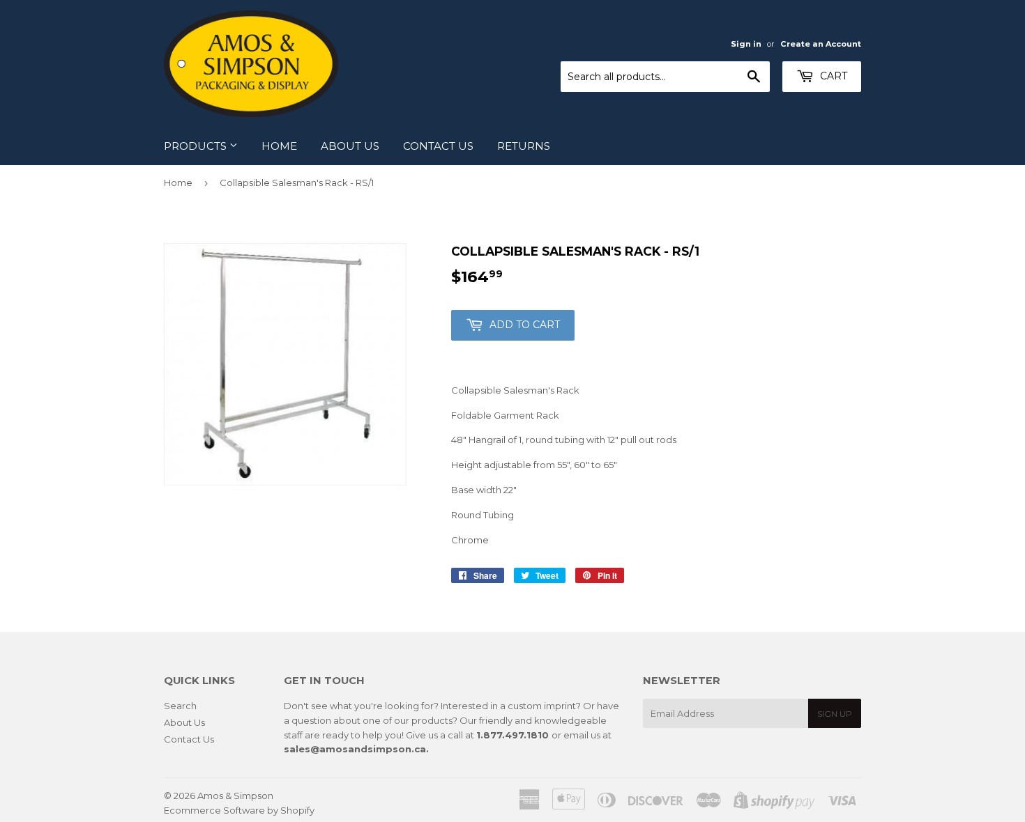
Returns (523, 146)
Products (196, 146)
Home (279, 146)
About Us (350, 146)
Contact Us (438, 146)
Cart (832, 76)
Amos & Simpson (235, 795)
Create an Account (820, 44)
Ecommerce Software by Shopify (239, 810)
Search (180, 705)
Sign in (746, 44)
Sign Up (834, 713)
